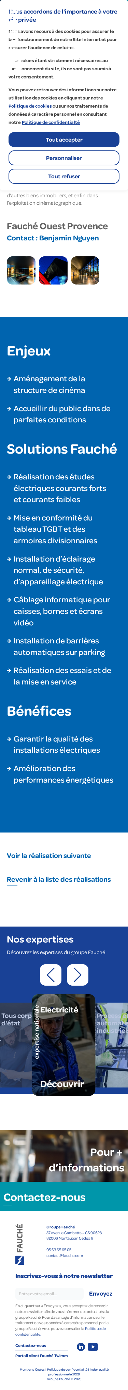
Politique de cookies (30, 106)
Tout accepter (64, 139)
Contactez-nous (44, 1196)
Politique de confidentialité (67, 1369)
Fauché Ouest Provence (57, 225)
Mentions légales (32, 1369)
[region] (64, 95)
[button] (50, 975)
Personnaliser (64, 157)
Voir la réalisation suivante (49, 855)
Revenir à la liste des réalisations (59, 878)
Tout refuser (64, 176)
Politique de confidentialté (51, 122)
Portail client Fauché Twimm (41, 1355)
